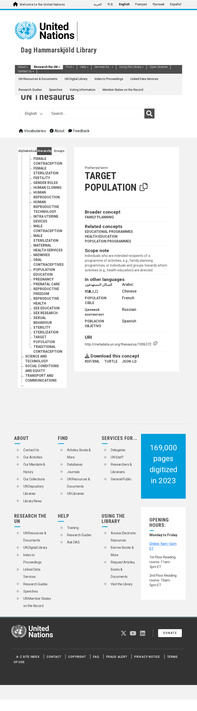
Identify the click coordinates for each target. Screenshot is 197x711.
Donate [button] (170, 633)
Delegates (118, 450)
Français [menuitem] (141, 4)
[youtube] (133, 634)
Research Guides (30, 89)
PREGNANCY (43, 279)
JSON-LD (129, 361)
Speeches (55, 89)
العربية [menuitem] (98, 4)
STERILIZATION (45, 332)
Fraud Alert (116, 657)
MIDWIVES (41, 255)
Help (84, 67)
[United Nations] (44, 30)
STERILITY (41, 327)
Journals (73, 472)
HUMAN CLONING (47, 187)
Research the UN (47, 67)
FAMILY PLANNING (99, 217)
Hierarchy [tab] (44, 151)
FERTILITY (41, 178)
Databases (75, 464)
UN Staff (117, 457)
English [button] (31, 113)
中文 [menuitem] (110, 4)
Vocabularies (34, 131)
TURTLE (110, 361)
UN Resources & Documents (37, 79)
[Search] (149, 113)
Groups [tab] (59, 151)
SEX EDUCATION (46, 308)
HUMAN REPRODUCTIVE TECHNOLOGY (46, 207)
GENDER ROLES (45, 183)
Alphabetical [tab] (27, 151)
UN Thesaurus (47, 96)
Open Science (158, 67)
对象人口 (91, 291)
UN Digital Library (76, 79)
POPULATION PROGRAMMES (108, 241)
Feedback (81, 131)
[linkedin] (142, 634)
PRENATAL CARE (46, 284)
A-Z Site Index (28, 657)
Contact (54, 657)
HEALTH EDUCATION (101, 236)
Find (70, 67)
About (23, 67)
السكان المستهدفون (98, 285)
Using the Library (131, 67)
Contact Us (26, 71)
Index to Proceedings (109, 79)
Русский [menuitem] (158, 4)
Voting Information (82, 89)
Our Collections (34, 479)
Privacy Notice (147, 657)
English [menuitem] (124, 4)
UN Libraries (75, 494)
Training (73, 528)
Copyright (77, 657)
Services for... (103, 67)
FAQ (96, 657)
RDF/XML (92, 361)
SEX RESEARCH (45, 313)
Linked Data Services (144, 79)
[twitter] (123, 634)
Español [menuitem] (175, 4)
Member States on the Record (123, 89)
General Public (121, 479)
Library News (32, 501)
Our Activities (32, 457)
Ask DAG (73, 542)
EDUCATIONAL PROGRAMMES (109, 232)
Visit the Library (122, 584)
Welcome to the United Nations (42, 4)
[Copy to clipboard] (143, 187)
